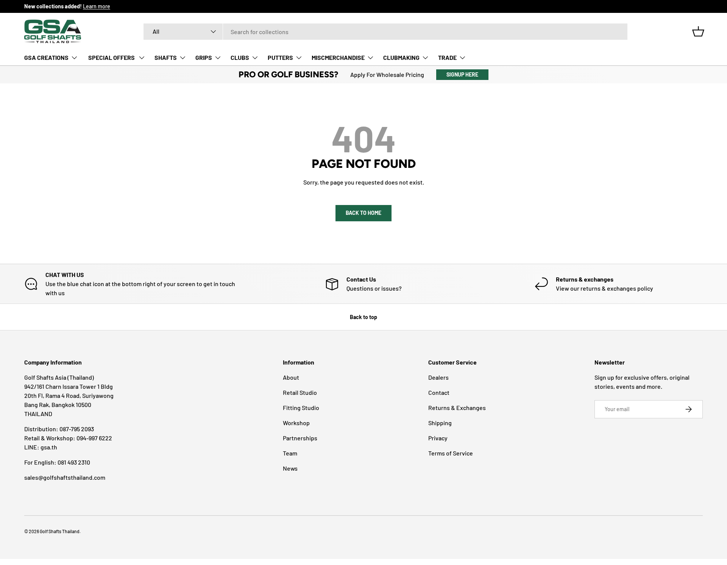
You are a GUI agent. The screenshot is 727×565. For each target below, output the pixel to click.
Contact (438, 392)
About (291, 377)
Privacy (438, 437)
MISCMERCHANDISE (338, 57)
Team (290, 453)
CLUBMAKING (401, 57)
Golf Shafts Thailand (60, 531)
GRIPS (203, 57)
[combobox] (385, 31)
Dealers (438, 377)
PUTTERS (280, 57)
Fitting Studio (301, 407)
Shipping (440, 422)
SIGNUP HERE (462, 74)
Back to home (363, 213)
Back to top (363, 317)
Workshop (296, 422)
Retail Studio (300, 392)
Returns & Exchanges (457, 407)
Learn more (96, 6)
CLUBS (240, 57)
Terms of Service (450, 453)
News (290, 468)
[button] (698, 31)
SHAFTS (165, 57)
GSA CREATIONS (46, 57)
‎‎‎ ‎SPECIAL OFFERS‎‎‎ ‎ (111, 57)
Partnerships (300, 437)
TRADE (447, 57)
